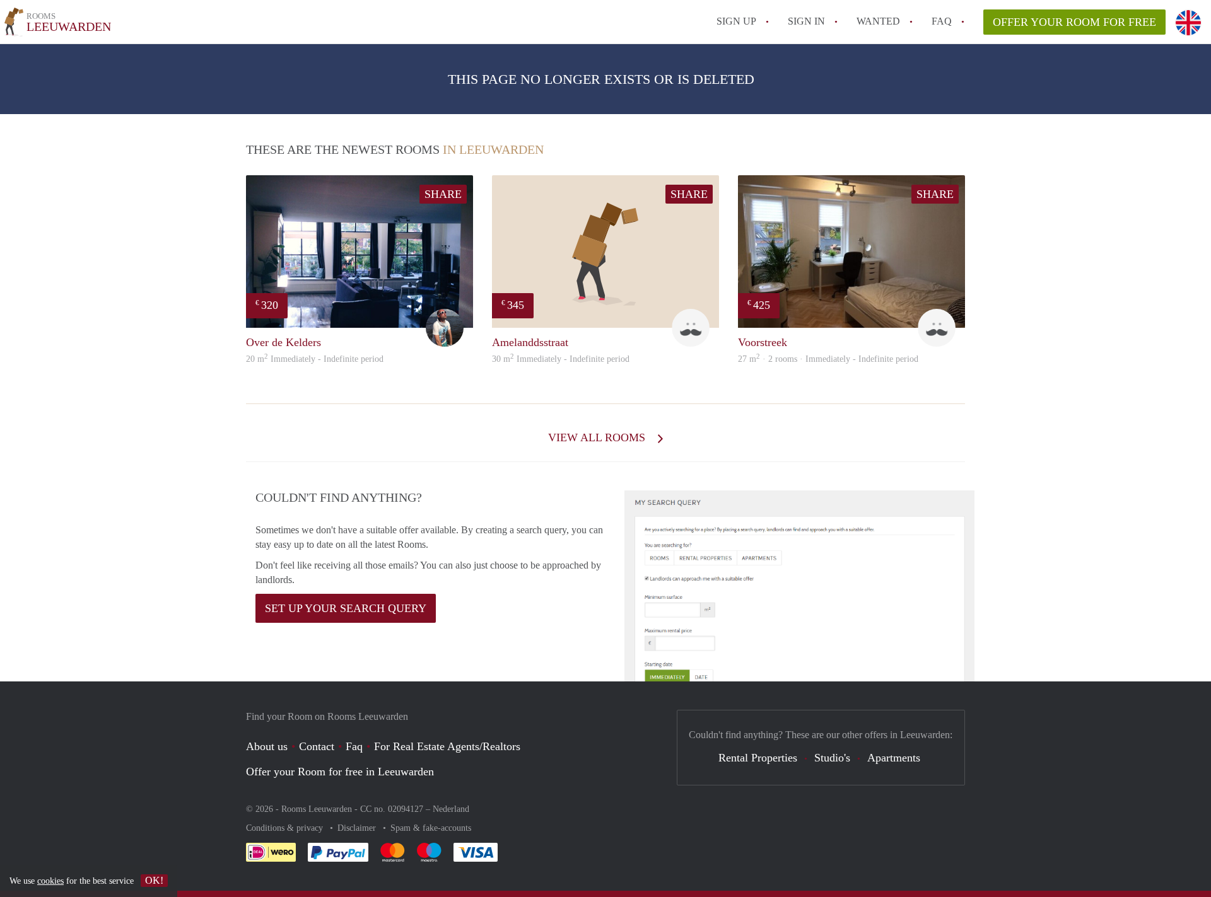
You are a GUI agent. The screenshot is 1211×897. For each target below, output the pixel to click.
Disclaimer (357, 828)
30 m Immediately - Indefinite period (560, 359)
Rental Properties (757, 757)
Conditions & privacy (285, 828)
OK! (154, 880)
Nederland (451, 809)
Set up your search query (345, 608)
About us (267, 746)
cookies (50, 881)
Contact (316, 746)
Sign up (736, 21)
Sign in (806, 21)
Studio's (832, 757)
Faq (354, 746)
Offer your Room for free (1074, 22)
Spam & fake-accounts (430, 828)
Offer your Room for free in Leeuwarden (340, 771)
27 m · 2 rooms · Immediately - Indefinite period (828, 359)
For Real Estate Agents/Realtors (447, 746)
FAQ (942, 21)
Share (443, 194)
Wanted (878, 21)
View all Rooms (598, 437)
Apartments (893, 757)
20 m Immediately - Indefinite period (314, 359)
